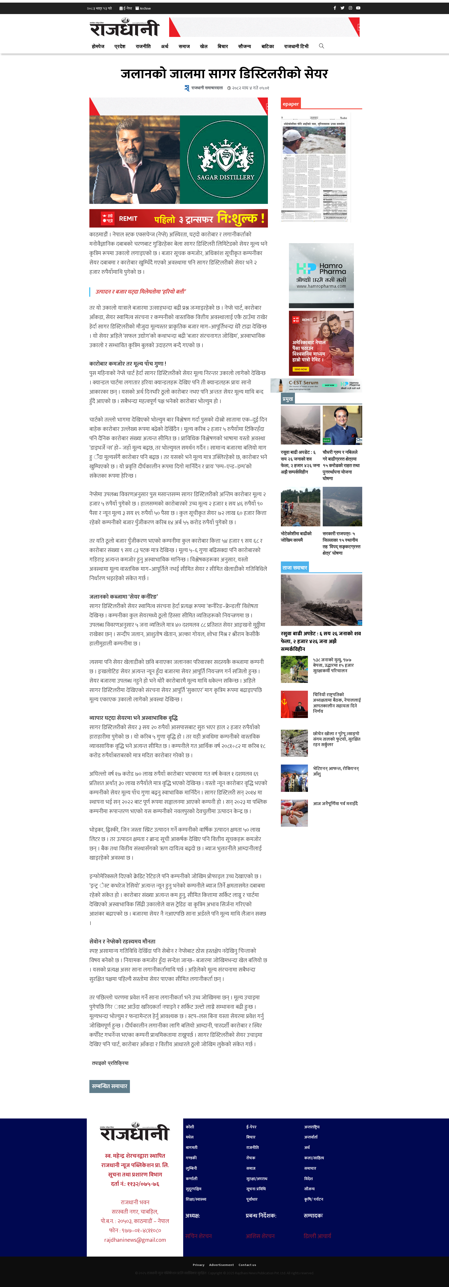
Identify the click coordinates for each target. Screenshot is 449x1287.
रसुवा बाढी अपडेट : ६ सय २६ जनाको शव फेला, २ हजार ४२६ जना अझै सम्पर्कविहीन (321, 641)
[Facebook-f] (335, 8)
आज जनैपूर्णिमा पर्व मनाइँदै (335, 803)
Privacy (198, 1265)
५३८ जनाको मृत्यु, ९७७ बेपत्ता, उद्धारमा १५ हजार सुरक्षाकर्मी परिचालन (333, 665)
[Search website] (321, 46)
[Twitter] (343, 8)
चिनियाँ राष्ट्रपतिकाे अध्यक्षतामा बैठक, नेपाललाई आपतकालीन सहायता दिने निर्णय (337, 703)
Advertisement (221, 1265)
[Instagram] (350, 8)
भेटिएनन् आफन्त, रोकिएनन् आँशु (336, 771)
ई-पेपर (127, 8)
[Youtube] (358, 8)
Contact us (247, 1265)
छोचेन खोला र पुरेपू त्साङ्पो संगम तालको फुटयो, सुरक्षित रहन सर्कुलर (336, 739)
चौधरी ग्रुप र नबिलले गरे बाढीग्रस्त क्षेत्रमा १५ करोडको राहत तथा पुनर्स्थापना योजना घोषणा (341, 465)
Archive (145, 8)
